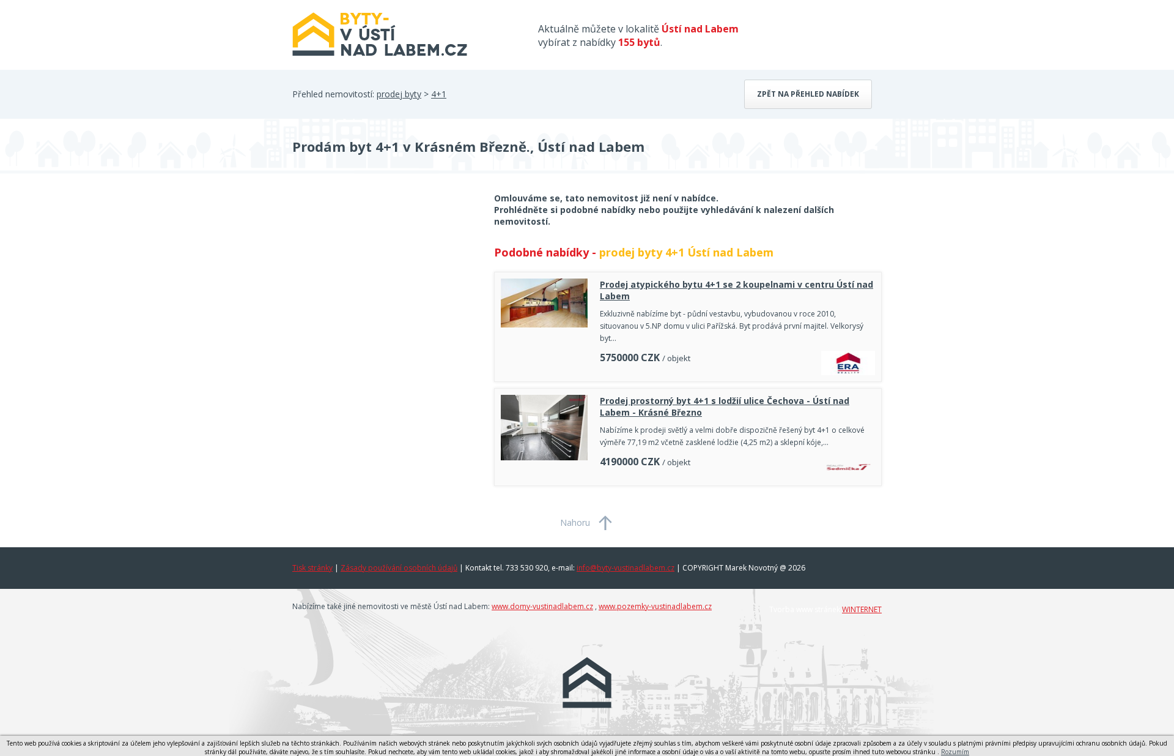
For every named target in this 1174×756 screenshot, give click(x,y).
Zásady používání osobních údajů (399, 568)
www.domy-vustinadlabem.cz (542, 606)
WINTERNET (862, 609)
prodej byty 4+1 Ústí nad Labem (686, 252)
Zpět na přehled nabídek (808, 94)
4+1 (438, 94)
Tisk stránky (312, 568)
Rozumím (955, 751)
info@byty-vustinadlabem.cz (625, 568)
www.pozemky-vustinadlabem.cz (655, 606)
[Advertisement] (384, 290)
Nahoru (575, 522)
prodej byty (399, 94)
